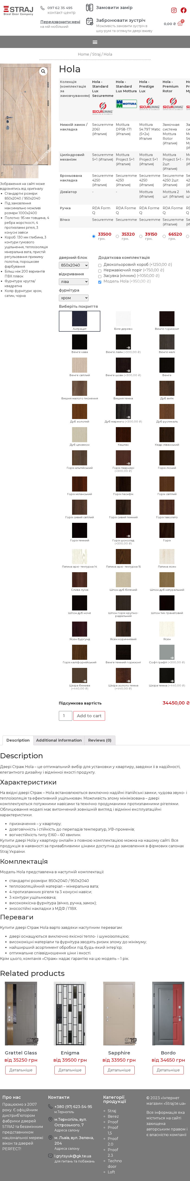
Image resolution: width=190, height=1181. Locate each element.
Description (18, 740)
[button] (95, 42)
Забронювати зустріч (121, 20)
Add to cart (89, 715)
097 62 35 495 (60, 8)
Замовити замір (114, 7)
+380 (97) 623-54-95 (73, 1107)
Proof (113, 1122)
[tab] (18, 740)
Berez (113, 1116)
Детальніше (20, 1070)
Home (83, 54)
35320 (128, 236)
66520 (175, 236)
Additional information (59, 740)
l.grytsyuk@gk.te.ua (72, 1156)
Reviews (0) (99, 740)
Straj (96, 54)
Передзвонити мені (60, 22)
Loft (111, 1172)
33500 (104, 236)
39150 (151, 236)
